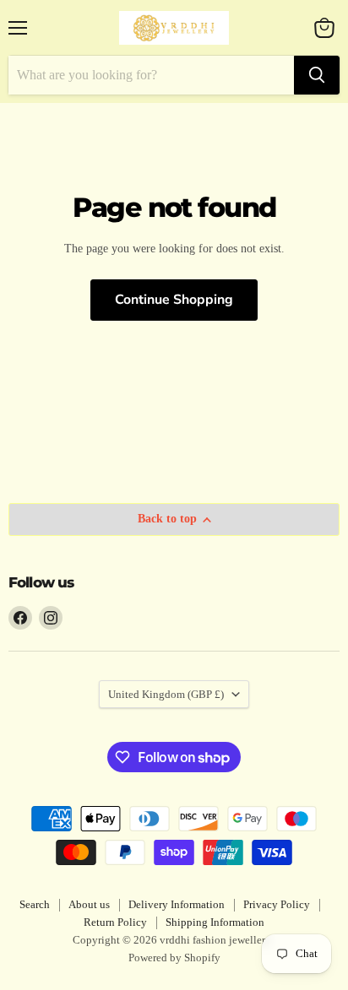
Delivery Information (176, 904)
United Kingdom (166, 694)
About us (89, 904)
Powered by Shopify (174, 957)
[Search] (317, 75)
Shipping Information (215, 922)
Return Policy (115, 922)
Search (34, 904)
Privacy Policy (276, 904)
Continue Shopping (174, 299)
